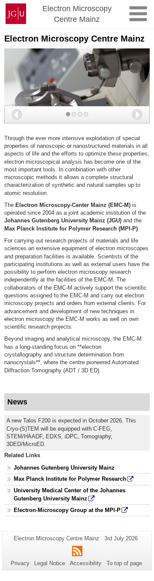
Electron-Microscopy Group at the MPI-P (67, 510)
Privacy (20, 563)
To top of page (124, 563)
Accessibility (85, 563)
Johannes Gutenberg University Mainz (64, 467)
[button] (17, 114)
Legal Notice (49, 563)
